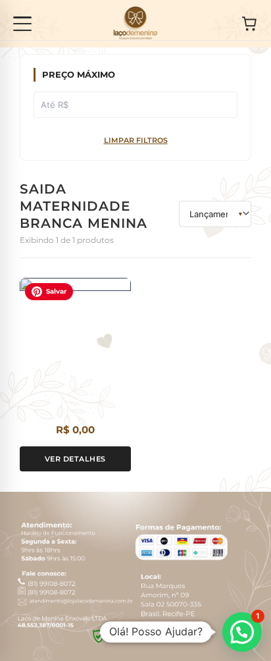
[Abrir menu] (22, 23)
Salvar (56, 291)
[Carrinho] (249, 23)
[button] (242, 632)
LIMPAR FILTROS (136, 140)
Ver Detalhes (75, 458)
